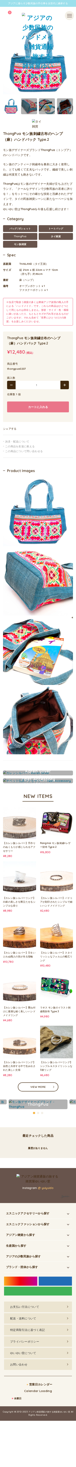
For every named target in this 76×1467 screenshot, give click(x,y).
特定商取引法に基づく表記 (27, 1330)
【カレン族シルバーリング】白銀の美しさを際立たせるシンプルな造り (19, 901)
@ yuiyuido (46, 1188)
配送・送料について (23, 1318)
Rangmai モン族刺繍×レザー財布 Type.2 (55, 845)
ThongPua (20, 236)
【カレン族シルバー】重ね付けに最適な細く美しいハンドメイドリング (19, 1011)
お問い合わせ (19, 1364)
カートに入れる (38, 407)
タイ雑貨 (56, 236)
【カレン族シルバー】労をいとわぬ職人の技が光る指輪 (19, 954)
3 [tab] (42, 1113)
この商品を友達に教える (20, 446)
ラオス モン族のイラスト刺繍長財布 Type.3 (55, 1009)
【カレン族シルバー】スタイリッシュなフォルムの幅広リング (56, 956)
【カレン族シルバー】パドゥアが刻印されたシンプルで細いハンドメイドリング (56, 901)
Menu (69, 13)
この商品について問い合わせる (24, 451)
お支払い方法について (24, 1307)
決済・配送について (17, 441)
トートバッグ (55, 228)
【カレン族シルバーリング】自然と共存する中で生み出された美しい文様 (19, 1066)
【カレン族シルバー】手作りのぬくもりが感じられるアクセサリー (19, 847)
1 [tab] (34, 1113)
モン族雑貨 (20, 244)
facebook (55, 1281)
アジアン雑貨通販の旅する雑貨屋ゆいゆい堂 (49, 1412)
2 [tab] (38, 1113)
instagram (20, 1281)
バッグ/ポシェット (20, 228)
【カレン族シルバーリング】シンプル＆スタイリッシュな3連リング (56, 1066)
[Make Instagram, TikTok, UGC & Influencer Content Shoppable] (65, 1197)
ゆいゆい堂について (23, 1353)
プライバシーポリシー (24, 1341)
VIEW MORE (38, 1086)
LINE (38, 1291)
